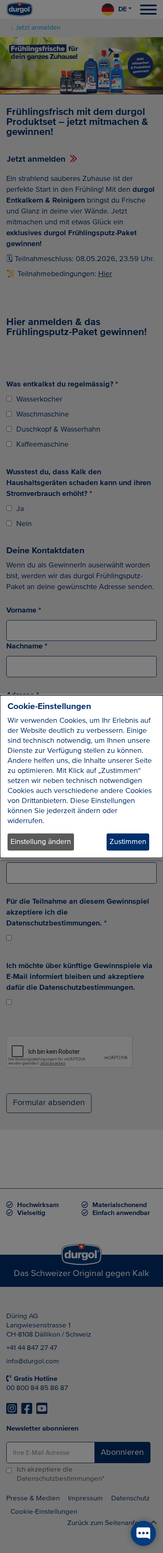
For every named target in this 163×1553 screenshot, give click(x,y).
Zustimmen (128, 842)
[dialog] (81, 776)
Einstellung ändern (40, 842)
